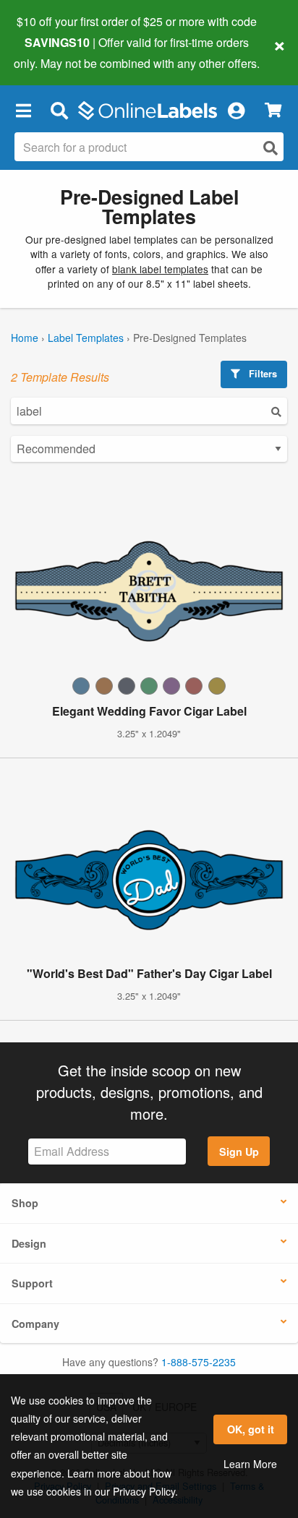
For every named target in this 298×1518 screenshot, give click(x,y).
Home (24, 337)
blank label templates (160, 269)
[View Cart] (273, 110)
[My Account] (236, 110)
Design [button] (29, 1243)
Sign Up (239, 1151)
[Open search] (270, 147)
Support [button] (32, 1283)
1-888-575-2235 (198, 1362)
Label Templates (86, 337)
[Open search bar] (59, 110)
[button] (23, 110)
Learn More (250, 1464)
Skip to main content (52, 52)
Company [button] (35, 1323)
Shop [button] (25, 1203)
